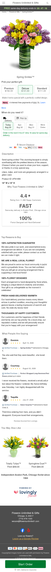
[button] (45, 565)
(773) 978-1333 (25, 518)
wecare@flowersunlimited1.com (25, 521)
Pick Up (23, 118)
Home (4, 12)
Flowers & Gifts (14, 12)
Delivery (8, 120)
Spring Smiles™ (26, 348)
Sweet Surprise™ (27, 404)
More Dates (42, 125)
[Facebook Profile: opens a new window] (22, 530)
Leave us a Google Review (26, 538)
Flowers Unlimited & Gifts (26, 3)
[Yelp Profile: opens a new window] (28, 530)
